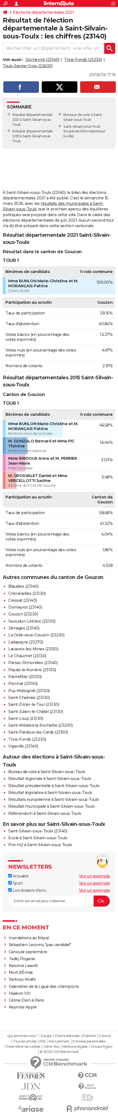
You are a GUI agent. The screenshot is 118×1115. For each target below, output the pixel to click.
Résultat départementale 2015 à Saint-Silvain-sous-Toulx (32, 136)
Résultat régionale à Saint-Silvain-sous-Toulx (49, 778)
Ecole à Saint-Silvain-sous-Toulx (37, 837)
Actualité (20, 876)
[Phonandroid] (87, 1108)
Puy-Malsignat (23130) (29, 690)
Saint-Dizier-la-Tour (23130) (33, 704)
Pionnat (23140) (23, 683)
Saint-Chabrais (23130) (29, 697)
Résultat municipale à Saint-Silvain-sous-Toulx (51, 806)
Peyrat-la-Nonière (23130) (32, 669)
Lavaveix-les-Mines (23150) (33, 648)
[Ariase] (31, 1109)
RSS (43, 1041)
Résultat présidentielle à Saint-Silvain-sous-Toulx (53, 785)
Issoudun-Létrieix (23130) (31, 621)
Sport (17, 883)
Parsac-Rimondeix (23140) (32, 662)
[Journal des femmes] (31, 1075)
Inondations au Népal (29, 937)
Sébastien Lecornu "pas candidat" (40, 944)
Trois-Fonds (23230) (83, 59)
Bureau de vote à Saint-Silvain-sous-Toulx (46, 771)
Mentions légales (75, 1047)
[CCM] (87, 1075)
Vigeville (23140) (23, 746)
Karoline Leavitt (23, 965)
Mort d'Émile (21, 972)
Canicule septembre (28, 951)
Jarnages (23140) (23, 628)
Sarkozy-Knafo (22, 979)
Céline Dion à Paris (26, 1000)
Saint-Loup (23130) (25, 718)
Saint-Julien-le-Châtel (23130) (35, 711)
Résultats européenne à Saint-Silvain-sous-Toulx (53, 799)
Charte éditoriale (67, 1036)
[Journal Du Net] (31, 1086)
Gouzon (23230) (23, 614)
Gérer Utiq (51, 1047)
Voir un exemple (94, 876)
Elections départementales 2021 (43, 12)
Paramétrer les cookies (23, 1047)
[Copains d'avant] (31, 1097)
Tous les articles (24, 1041)
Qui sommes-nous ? (22, 1036)
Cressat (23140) (22, 600)
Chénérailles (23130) (27, 593)
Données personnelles (88, 1041)
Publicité (89, 1036)
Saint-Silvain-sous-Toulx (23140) (37, 831)
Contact (105, 1036)
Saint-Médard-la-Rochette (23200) (40, 725)
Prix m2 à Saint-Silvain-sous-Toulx (40, 844)
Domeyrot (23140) (42, 59)
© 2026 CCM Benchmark (59, 1052)
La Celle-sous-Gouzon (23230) (36, 634)
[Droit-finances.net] (87, 1086)
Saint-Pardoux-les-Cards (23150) (38, 732)
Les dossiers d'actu (29, 890)
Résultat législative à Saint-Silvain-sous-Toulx (50, 792)
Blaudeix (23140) (23, 586)
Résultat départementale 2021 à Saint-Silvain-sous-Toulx (32, 120)
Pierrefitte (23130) (25, 676)
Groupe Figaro (101, 1047)
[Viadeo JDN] (87, 1097)
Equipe (46, 1036)
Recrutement (59, 1041)
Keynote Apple (23, 1007)
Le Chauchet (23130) (27, 655)
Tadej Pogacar (22, 958)
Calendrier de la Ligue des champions (44, 986)
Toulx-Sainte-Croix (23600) (27, 65)
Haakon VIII (20, 993)
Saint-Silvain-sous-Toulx (81, 126)
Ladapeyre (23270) (25, 642)
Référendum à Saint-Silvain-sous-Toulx (44, 813)
